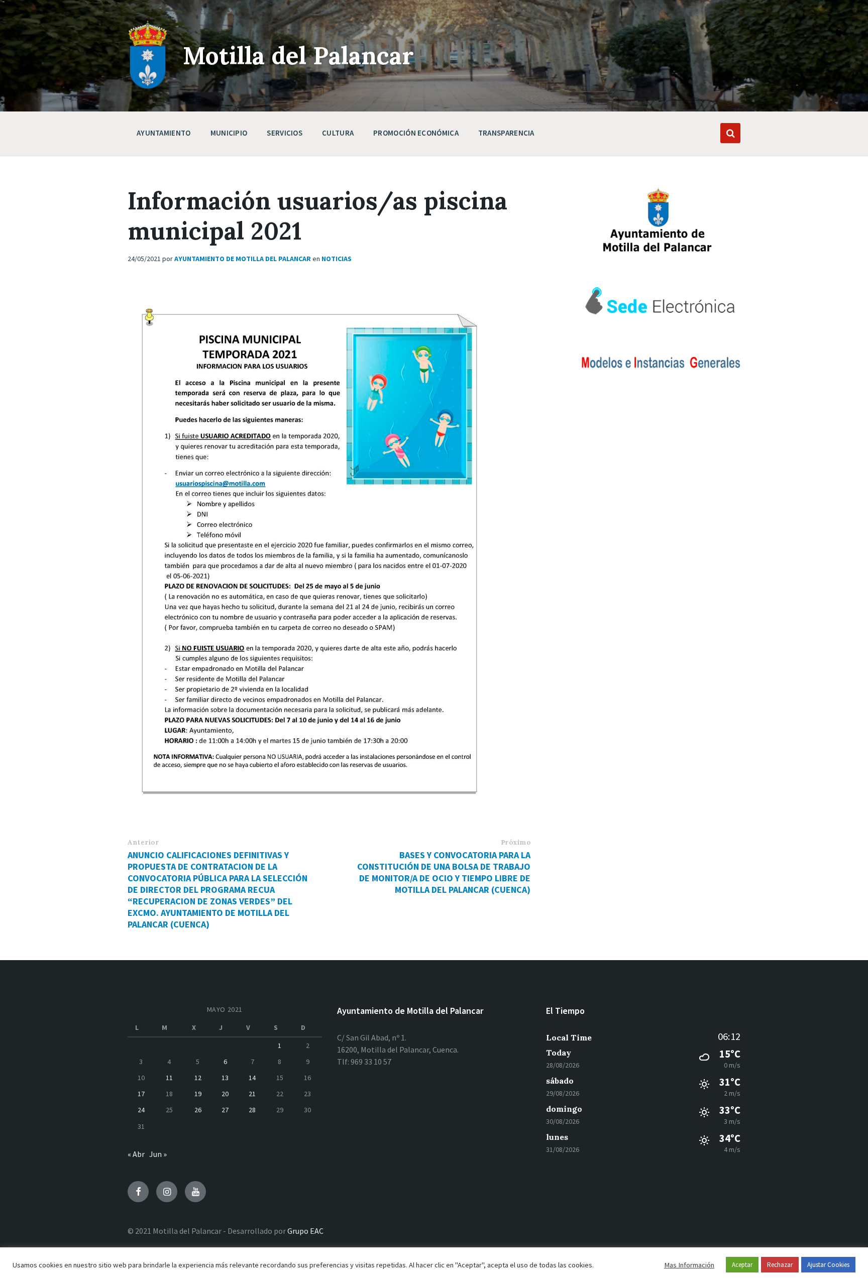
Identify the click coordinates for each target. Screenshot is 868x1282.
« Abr (136, 1154)
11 (169, 1077)
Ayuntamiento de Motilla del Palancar (242, 258)
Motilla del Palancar (298, 55)
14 (252, 1077)
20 (225, 1093)
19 (197, 1093)
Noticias (336, 258)
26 (197, 1109)
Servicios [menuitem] (284, 133)
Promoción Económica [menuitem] (416, 133)
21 (252, 1093)
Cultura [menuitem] (338, 133)
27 (225, 1109)
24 (141, 1109)
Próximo (516, 842)
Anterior (143, 842)
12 (197, 1077)
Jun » (158, 1154)
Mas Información (689, 1264)
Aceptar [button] (742, 1264)
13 (225, 1077)
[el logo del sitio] (148, 86)
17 (141, 1093)
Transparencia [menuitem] (506, 133)
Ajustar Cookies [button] (828, 1264)
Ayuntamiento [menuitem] (164, 133)
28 (252, 1109)
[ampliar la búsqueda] (730, 133)
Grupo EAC (305, 1231)
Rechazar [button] (780, 1264)
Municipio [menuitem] (229, 133)
